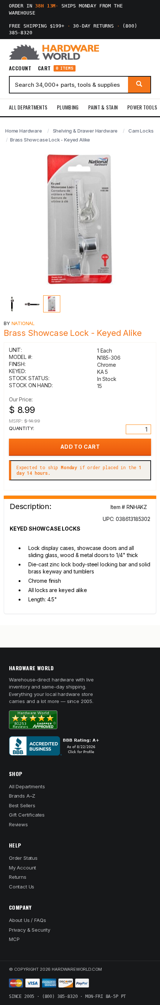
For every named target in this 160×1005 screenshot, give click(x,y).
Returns (17, 877)
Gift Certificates (27, 815)
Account (20, 68)
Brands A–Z (22, 796)
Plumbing (68, 107)
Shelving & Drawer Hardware (85, 131)
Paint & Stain (103, 107)
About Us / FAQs (27, 920)
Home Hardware (23, 131)
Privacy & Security (29, 930)
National (23, 323)
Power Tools (142, 107)
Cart (55, 68)
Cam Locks (140, 131)
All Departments (28, 107)
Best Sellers (22, 805)
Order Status (23, 858)
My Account (22, 868)
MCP (14, 939)
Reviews (18, 824)
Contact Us (21, 887)
